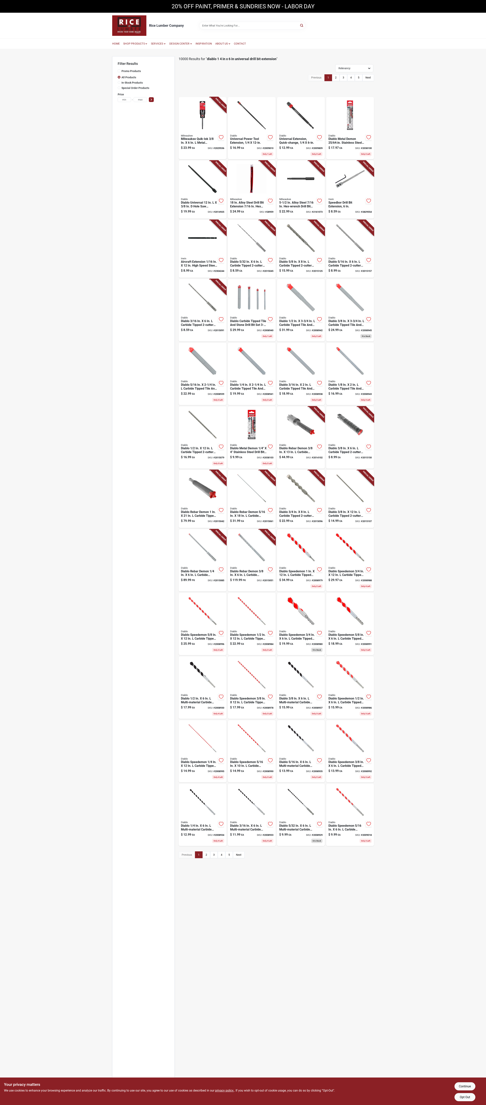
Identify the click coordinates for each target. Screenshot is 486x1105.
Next (368, 77)
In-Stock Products (132, 83)
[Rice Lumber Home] (129, 25)
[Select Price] (151, 99)
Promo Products (131, 71)
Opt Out (465, 1097)
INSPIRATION (204, 43)
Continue (465, 1086)
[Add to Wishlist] (221, 137)
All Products (129, 77)
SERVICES (157, 43)
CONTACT (240, 43)
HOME (116, 43)
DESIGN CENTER (179, 43)
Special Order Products (135, 88)
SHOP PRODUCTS (134, 43)
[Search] (302, 25)
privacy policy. (224, 1090)
